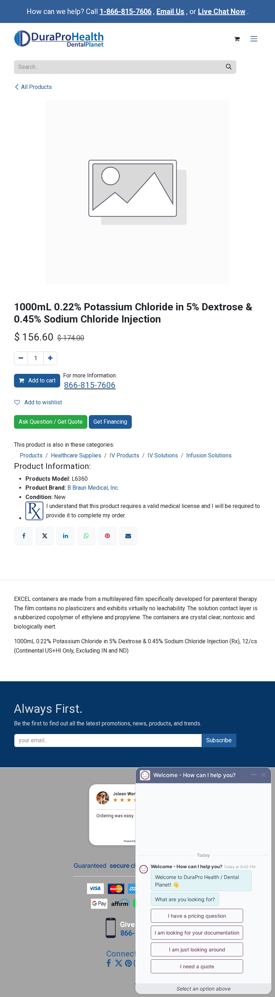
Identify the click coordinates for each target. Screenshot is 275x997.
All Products (36, 87)
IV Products (124, 455)
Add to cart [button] (41, 380)
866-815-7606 (90, 385)
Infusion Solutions (209, 455)
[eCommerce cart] (237, 39)
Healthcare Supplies (76, 455)
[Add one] (50, 358)
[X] (44, 535)
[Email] (128, 535)
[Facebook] (23, 535)
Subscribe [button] (219, 740)
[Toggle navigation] (254, 39)
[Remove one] (21, 358)
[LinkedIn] (65, 535)
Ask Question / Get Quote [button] (51, 421)
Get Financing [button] (110, 421)
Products (31, 455)
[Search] (228, 67)
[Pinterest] (107, 535)
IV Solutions (163, 455)
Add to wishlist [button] (42, 402)
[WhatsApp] (86, 535)
